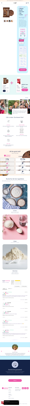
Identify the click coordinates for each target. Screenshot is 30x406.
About (9, 396)
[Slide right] (14, 21)
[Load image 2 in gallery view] (7, 21)
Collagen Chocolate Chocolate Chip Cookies (8, 297)
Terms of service (24, 403)
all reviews (26, 97)
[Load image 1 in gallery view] (5, 21)
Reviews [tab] (4, 288)
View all (15, 380)
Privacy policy (20, 403)
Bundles (10, 392)
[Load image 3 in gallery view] (10, 21)
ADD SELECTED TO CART (24, 90)
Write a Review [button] (25, 286)
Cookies (10, 389)
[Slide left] (3, 21)
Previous (1, 351)
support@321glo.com (18, 389)
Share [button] (4, 299)
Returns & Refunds (11, 398)
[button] (1, 3)
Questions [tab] (9, 288)
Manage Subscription (10, 394)
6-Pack (21, 40)
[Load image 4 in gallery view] (12, 21)
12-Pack (21, 43)
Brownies (10, 390)
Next (28, 351)
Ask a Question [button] (18, 286)
